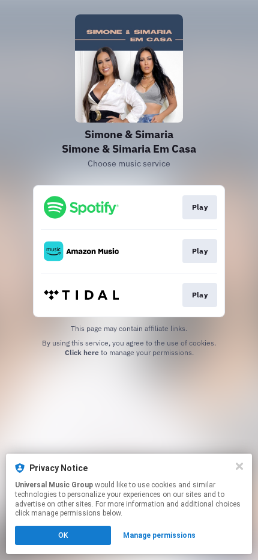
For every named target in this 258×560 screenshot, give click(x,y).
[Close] (239, 466)
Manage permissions (159, 535)
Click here (82, 352)
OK (63, 535)
